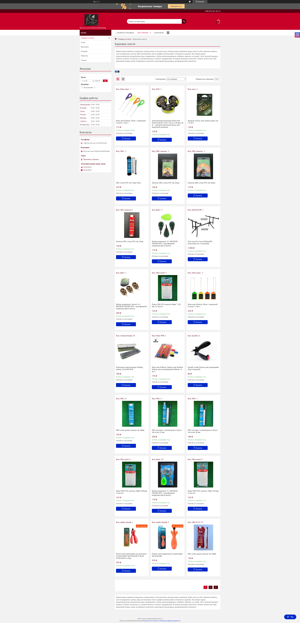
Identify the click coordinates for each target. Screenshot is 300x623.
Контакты (159, 33)
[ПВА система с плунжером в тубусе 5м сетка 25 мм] (167, 414)
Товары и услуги (124, 39)
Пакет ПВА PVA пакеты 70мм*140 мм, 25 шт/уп (203, 492)
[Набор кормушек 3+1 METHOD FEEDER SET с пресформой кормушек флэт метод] (167, 225)
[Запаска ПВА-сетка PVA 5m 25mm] (167, 166)
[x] (118, 72)
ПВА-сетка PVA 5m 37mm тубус (128, 183)
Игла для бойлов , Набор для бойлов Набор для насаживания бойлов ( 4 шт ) (167, 369)
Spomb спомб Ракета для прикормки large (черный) (203, 368)
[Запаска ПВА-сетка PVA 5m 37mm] (131, 225)
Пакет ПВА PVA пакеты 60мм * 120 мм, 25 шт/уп (166, 305)
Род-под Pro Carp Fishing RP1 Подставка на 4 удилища (200, 242)
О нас (83, 42)
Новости (84, 56)
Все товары (143, 33)
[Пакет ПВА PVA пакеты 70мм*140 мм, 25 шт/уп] (203, 474)
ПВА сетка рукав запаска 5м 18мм (130, 430)
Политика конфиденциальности (170, 621)
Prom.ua (160, 618)
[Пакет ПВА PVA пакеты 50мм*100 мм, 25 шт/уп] (131, 474)
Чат (292, 617)
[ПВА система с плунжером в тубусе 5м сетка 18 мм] (203, 414)
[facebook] (116, 72)
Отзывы (84, 51)
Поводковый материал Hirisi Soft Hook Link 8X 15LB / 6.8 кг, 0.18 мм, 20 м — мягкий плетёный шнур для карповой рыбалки (167, 124)
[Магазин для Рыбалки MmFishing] (91, 19)
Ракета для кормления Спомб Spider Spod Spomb (167, 555)
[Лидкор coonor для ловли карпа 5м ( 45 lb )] (203, 104)
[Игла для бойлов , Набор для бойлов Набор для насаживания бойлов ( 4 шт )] (167, 351)
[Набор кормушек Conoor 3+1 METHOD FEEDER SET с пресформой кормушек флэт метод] (131, 288)
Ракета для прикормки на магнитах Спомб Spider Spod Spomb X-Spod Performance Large (131, 556)
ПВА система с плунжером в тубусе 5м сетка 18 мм (203, 431)
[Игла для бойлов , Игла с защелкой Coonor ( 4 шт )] (131, 104)
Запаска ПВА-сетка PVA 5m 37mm (129, 241)
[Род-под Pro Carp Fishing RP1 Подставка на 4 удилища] (203, 225)
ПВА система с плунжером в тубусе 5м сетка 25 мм (167, 431)
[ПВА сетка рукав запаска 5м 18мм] (131, 414)
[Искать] (184, 20)
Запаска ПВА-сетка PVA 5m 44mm (201, 183)
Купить (127, 138)
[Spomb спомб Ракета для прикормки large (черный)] (203, 351)
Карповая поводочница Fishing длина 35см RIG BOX (129, 368)
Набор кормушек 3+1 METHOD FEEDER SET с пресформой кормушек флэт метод (165, 243)
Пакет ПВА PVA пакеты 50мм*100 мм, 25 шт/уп (131, 492)
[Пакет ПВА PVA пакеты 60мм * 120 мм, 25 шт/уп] (167, 288)
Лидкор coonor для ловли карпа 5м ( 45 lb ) (203, 122)
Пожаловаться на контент (150, 621)
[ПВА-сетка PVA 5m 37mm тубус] (131, 166)
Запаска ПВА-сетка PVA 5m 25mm (165, 183)
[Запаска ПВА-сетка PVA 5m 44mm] (203, 166)
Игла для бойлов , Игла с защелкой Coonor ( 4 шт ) (131, 122)
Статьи (83, 60)
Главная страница (125, 33)
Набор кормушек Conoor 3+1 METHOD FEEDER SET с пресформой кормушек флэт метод (131, 306)
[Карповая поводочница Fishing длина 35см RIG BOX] (131, 351)
